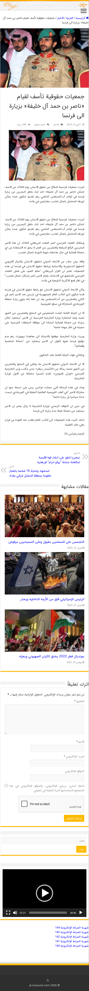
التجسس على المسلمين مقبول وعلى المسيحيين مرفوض (46, 542)
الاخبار (60, 18)
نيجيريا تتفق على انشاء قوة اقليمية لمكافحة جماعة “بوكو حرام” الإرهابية (58, 458)
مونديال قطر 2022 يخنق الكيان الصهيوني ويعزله (51, 656)
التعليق (79, 701)
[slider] (48, 913)
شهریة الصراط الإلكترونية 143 (72, 932)
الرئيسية (81, 18)
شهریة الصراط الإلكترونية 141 (72, 941)
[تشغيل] (81, 912)
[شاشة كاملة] (8, 912)
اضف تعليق (39, 125)
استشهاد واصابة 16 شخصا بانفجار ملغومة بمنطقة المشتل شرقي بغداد (30, 471)
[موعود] (44, 5)
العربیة (69, 18)
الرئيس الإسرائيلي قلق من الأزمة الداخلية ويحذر (52, 599)
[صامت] (15, 912)
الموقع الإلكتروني (74, 771)
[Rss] (47, 980)
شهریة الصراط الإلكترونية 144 (72, 927)
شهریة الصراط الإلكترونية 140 (72, 946)
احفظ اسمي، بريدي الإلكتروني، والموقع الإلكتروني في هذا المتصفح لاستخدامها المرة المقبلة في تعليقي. (46, 788)
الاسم (80, 742)
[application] (44, 893)
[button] (44, 893)
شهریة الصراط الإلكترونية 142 (72, 937)
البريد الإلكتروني (74, 756)
